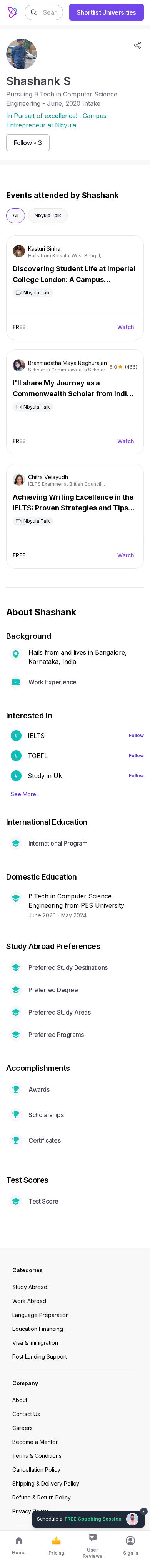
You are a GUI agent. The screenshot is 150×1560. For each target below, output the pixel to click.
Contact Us (26, 1414)
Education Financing (37, 1328)
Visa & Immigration (35, 1342)
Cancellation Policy (36, 1469)
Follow (136, 735)
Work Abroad (29, 1301)
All (15, 215)
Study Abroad (29, 1287)
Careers (22, 1428)
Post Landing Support (39, 1356)
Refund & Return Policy (41, 1497)
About (19, 1400)
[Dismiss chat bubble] (143, 1507)
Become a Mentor (35, 1441)
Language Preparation (40, 1315)
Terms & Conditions (37, 1455)
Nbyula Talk (48, 215)
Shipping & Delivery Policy (45, 1483)
